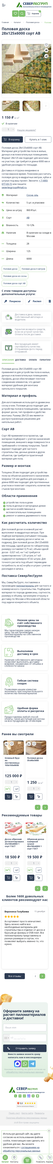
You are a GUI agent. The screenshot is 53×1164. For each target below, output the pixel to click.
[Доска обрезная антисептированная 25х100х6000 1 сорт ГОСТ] (13, 829)
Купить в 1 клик (38, 139)
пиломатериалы (25, 585)
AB (28, 217)
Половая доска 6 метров (33, 268)
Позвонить (40, 1162)
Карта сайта (27, 1113)
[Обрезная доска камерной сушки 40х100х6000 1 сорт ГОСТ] (36, 829)
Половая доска (10, 268)
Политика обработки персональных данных (26, 1118)
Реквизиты (39, 1113)
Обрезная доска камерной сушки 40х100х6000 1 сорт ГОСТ (35, 844)
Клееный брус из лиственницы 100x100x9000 (12, 761)
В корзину (14, 139)
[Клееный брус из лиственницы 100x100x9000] (13, 748)
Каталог (5, 1162)
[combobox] (6, 1038)
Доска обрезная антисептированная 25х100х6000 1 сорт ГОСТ (13, 843)
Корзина (49, 1162)
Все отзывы (14, 976)
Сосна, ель (32, 195)
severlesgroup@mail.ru (14, 187)
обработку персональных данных (25, 1072)
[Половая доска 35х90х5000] (36, 748)
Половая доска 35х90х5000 (35, 759)
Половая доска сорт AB (14, 283)
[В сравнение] (46, 50)
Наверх (45, 814)
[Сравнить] (6, 744)
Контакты (14, 1162)
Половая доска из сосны (15, 276)
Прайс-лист (14, 1113)
